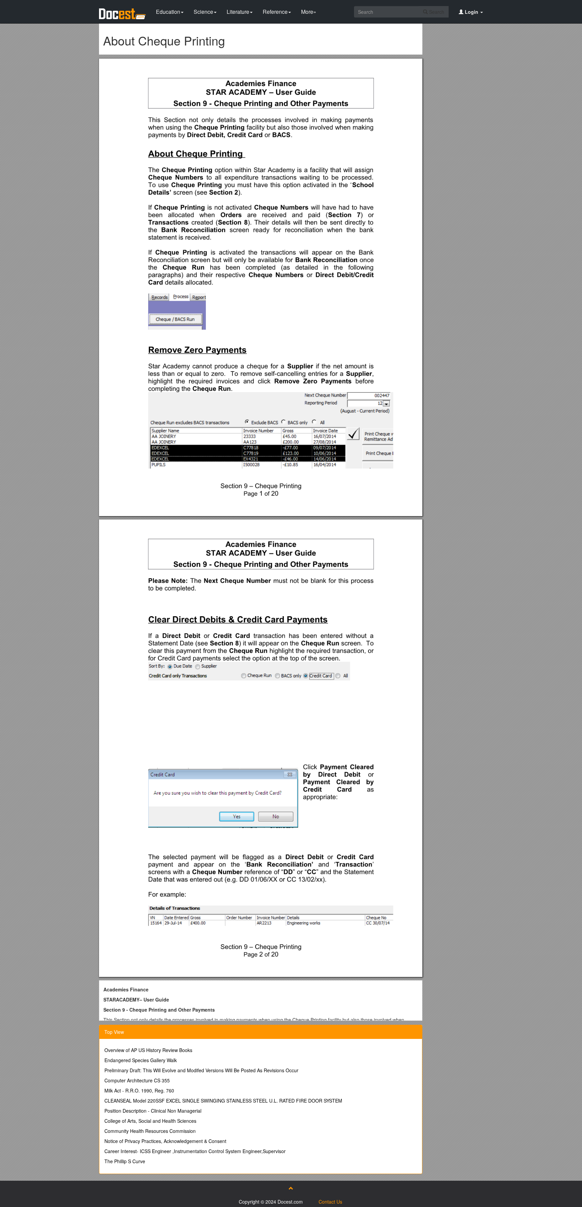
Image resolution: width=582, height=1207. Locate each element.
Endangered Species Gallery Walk (140, 1060)
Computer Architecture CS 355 (137, 1080)
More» (308, 11)
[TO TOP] (291, 1188)
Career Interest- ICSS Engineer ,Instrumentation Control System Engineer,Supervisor (195, 1151)
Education (168, 11)
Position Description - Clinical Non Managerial (152, 1110)
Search (436, 11)
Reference (275, 11)
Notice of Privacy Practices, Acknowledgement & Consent (165, 1141)
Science (203, 11)
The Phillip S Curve (124, 1161)
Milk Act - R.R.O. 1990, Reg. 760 (139, 1090)
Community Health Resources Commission (150, 1130)
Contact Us (330, 1201)
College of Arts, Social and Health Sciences (150, 1120)
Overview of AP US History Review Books (148, 1050)
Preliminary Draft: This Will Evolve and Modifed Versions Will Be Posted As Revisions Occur (201, 1070)
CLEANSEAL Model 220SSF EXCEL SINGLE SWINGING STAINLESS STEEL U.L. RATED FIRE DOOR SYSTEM (223, 1100)
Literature (238, 11)
